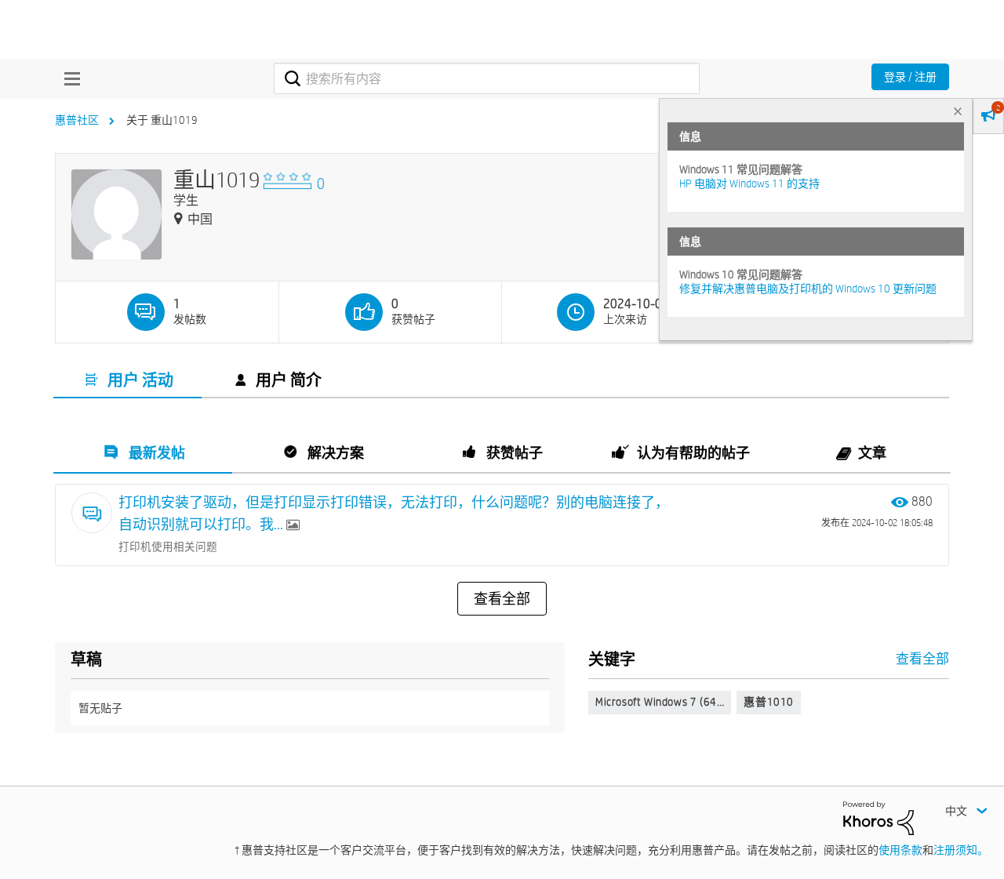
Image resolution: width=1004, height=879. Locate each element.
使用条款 (900, 850)
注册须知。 (960, 850)
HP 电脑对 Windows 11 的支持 (749, 183)
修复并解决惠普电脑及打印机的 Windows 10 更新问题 (808, 288)
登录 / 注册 (910, 77)
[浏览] (68, 78)
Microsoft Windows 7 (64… (659, 702)
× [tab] (957, 110)
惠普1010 (769, 702)
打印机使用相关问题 (167, 546)
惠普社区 (77, 120)
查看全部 (502, 599)
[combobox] (487, 78)
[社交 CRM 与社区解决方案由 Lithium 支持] (878, 817)
